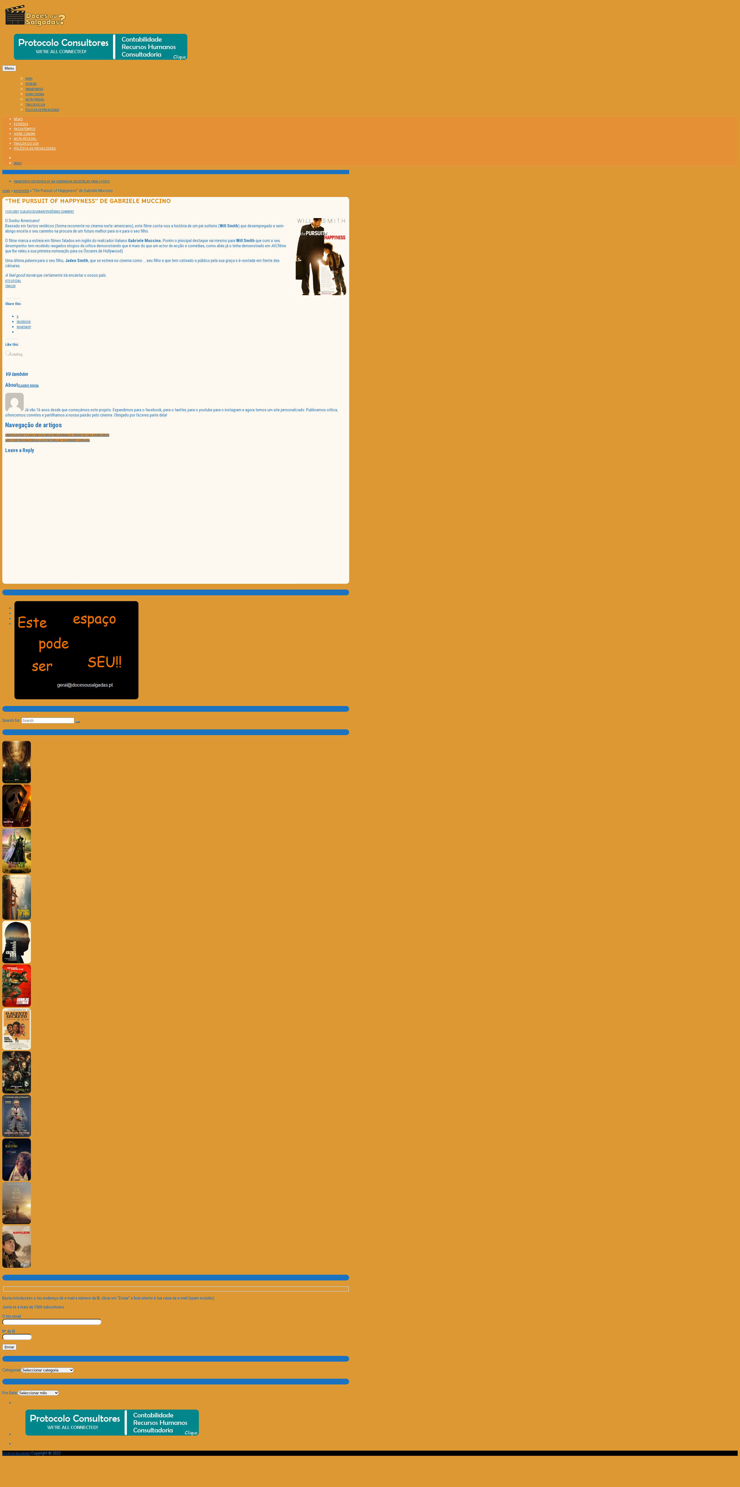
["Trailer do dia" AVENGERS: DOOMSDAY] (16, 782)
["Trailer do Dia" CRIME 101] (16, 962)
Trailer (10, 286)
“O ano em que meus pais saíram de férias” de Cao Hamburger (57, 435)
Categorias (11, 1370)
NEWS (28, 78)
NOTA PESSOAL (35, 99)
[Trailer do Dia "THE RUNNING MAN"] (16, 1006)
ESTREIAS (30, 83)
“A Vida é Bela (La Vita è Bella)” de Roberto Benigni (47, 440)
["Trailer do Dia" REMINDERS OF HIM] (16, 918)
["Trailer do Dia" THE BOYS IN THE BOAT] (16, 1223)
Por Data (9, 1392)
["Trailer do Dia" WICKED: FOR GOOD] (16, 872)
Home (6, 191)
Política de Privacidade (42, 109)
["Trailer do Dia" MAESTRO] (16, 1179)
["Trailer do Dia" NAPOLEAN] (16, 1266)
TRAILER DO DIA (35, 104)
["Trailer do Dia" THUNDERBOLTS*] (16, 1092)
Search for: (11, 720)
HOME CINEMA (34, 94)
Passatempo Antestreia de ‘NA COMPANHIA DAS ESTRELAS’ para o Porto (62, 181)
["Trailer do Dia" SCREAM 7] (16, 826)
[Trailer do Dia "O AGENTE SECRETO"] (16, 1049)
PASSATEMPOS (34, 89)
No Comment (65, 211)
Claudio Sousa (30, 211)
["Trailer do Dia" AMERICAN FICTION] (16, 1136)
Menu (9, 68)
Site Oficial (13, 280)
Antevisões (21, 191)
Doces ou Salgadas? (16, 1453)
